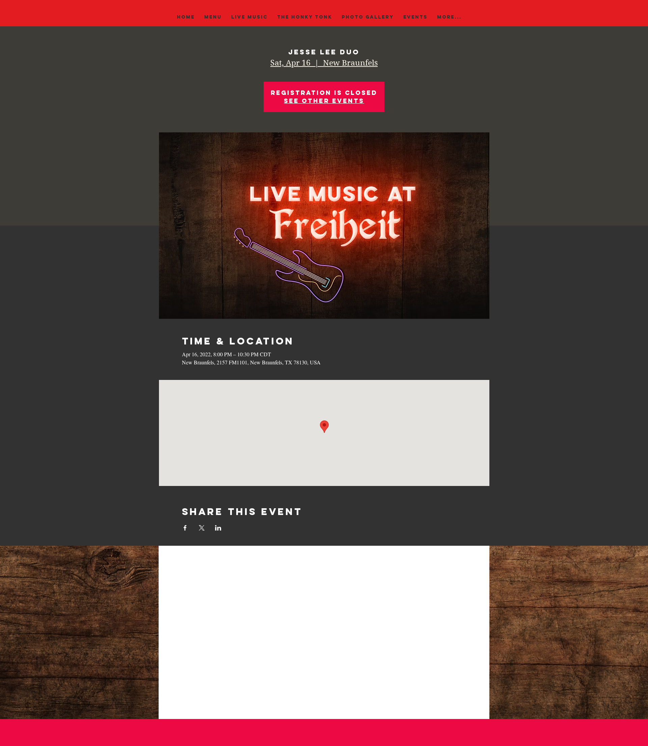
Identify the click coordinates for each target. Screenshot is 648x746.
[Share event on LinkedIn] (218, 528)
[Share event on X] (201, 528)
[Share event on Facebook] (185, 528)
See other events (324, 101)
